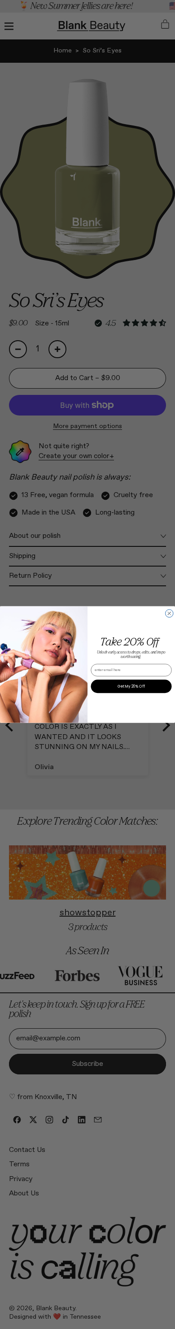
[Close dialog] (170, 614)
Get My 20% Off (131, 686)
